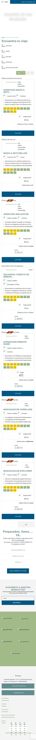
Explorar (18, 133)
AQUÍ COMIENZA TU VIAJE (18, 571)
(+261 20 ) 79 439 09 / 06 (28, 2)
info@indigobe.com (19, 692)
